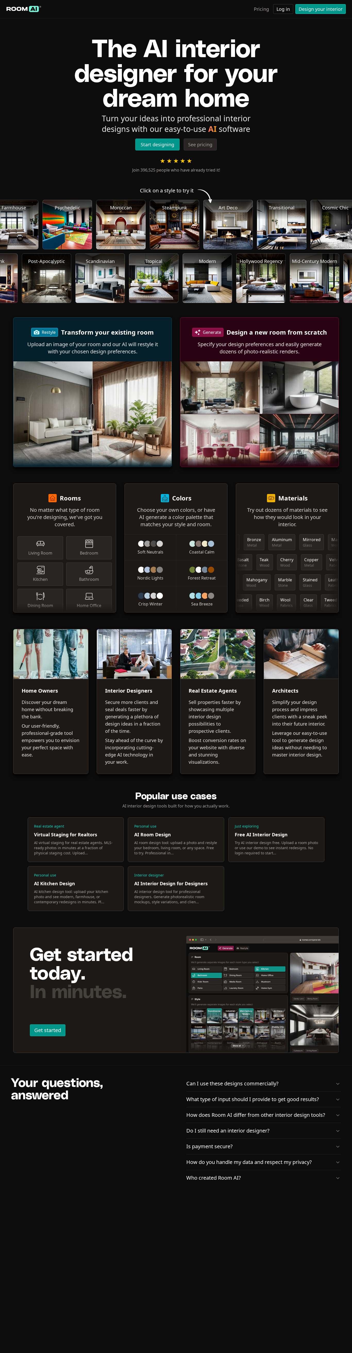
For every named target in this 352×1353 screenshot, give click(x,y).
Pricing (261, 9)
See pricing (200, 144)
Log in (283, 9)
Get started (47, 1030)
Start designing (157, 144)
